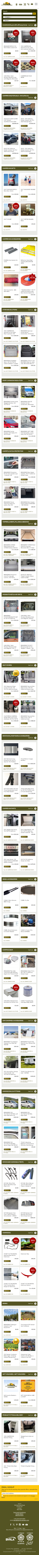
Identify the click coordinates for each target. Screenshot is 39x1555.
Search (5, 11)
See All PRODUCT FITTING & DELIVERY (10, 1405)
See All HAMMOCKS (8, 1264)
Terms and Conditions (19, 1512)
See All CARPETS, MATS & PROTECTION (10, 482)
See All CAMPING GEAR (9, 56)
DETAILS (7, 53)
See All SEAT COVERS (9, 696)
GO (34, 13)
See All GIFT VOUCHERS (26, 1405)
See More (30, 25)
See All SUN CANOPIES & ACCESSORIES (10, 1052)
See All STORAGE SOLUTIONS (27, 56)
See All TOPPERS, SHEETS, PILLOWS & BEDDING (10, 555)
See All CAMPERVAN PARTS (10, 840)
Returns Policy (19, 1515)
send (36, 1499)
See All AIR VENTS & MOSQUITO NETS (8, 86)
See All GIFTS (23, 86)
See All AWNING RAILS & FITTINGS (9, 1122)
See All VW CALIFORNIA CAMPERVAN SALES (9, 129)
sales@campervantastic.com (21, 1520)
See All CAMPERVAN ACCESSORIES (25, 270)
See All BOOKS (7, 1335)
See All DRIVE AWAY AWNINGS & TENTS (11, 1193)
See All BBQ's (7, 910)
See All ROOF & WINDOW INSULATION (10, 411)
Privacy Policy (19, 1514)
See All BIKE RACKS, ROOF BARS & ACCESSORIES (10, 769)
